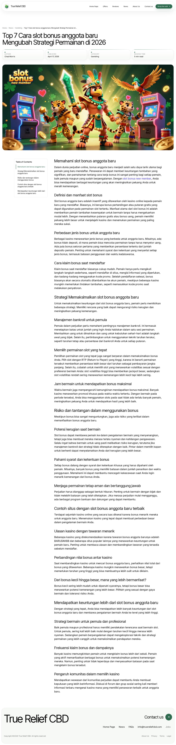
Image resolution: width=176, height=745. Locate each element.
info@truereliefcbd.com (150, 727)
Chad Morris (10, 56)
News (11, 28)
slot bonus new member (137, 178)
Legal (169, 736)
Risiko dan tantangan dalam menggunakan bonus (28, 179)
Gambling (18, 28)
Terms (162, 736)
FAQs (131, 727)
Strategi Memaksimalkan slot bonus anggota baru (31, 172)
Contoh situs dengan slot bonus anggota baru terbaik (30, 185)
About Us (145, 736)
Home (4, 28)
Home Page (109, 727)
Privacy (154, 736)
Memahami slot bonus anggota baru (31, 167)
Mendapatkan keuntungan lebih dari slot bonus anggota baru (31, 192)
